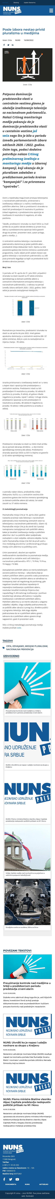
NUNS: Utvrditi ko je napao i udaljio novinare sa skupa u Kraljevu (25, 1044)
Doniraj (16, 2)
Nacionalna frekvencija (20, 649)
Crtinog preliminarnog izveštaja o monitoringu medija (21, 158)
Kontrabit (30, 1196)
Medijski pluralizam (36, 646)
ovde (19, 628)
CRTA (8, 646)
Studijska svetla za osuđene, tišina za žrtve (22, 927)
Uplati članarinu (29, 2)
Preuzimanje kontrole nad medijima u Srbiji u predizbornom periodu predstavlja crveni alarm (24, 712)
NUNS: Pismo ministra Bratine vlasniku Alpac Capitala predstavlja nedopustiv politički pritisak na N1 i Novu (26, 820)
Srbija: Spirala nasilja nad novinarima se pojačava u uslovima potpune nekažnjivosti (25, 874)
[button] (48, 10)
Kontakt (5, 2)
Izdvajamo (18, 646)
